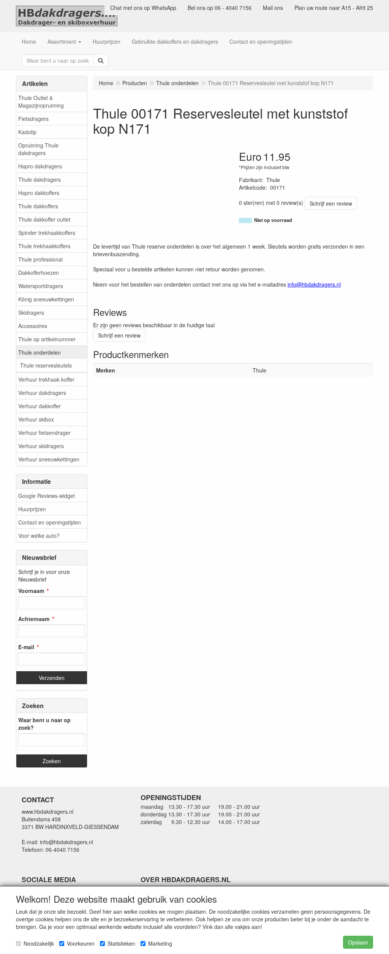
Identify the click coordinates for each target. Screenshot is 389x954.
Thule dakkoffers (38, 206)
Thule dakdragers (39, 179)
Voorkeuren (81, 943)
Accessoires (32, 326)
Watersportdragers (40, 286)
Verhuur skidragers (41, 446)
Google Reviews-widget (46, 495)
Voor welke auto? (39, 535)
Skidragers (31, 312)
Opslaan (358, 942)
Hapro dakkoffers (38, 193)
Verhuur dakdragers (42, 392)
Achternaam (33, 619)
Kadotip (27, 132)
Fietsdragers (33, 118)
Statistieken (121, 943)
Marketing (160, 943)
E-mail (26, 647)
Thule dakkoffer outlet (44, 219)
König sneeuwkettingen (46, 299)
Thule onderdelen (39, 352)
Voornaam (31, 590)
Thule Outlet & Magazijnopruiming (41, 101)
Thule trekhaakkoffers (44, 246)
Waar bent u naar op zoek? (44, 723)
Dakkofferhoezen (38, 272)
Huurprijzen (32, 509)
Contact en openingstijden (49, 522)
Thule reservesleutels (46, 365)
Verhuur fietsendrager (44, 432)
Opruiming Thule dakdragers (38, 149)
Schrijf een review (331, 203)
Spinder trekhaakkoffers (46, 232)
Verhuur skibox (36, 419)
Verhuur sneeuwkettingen (48, 459)
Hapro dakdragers (40, 166)
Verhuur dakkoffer (39, 406)
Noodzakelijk (39, 943)
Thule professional (40, 259)
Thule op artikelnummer (47, 339)
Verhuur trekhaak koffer (46, 379)
